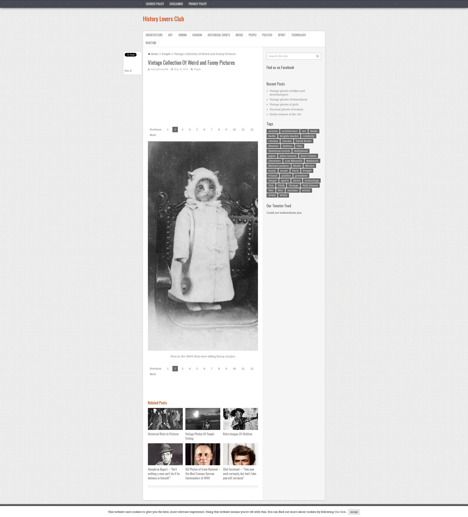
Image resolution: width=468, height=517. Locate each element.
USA (271, 185)
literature (274, 160)
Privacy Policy (198, 4)
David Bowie (304, 141)
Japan (272, 155)
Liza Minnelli (293, 160)
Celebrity (308, 136)
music (272, 170)
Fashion (197, 35)
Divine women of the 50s (285, 114)
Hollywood (301, 150)
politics (286, 175)
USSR (281, 185)
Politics (267, 35)
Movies (309, 165)
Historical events (219, 35)
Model (297, 165)
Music (239, 35)
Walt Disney (310, 185)
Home (154, 54)
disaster (273, 146)
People (252, 35)
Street (297, 180)
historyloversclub (159, 69)
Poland (272, 175)
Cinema (182, 35)
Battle (314, 131)
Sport (282, 35)
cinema (287, 141)
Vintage (293, 185)
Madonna (312, 160)
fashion (287, 146)
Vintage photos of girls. (284, 104)
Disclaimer (176, 4)
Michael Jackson (278, 165)
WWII (272, 195)
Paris (295, 170)
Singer (272, 180)
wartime (292, 190)
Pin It (128, 70)
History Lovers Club (163, 18)
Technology (298, 35)
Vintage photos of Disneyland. (289, 99)
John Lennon (288, 155)
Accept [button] (354, 512)
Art (170, 35)
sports (285, 180)
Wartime (151, 43)
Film (299, 146)
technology (312, 180)
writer (306, 190)
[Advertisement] (258, 18)
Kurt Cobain (308, 155)
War (271, 190)
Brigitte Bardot (289, 136)
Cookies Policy (155, 4)
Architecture (154, 35)
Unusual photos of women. (287, 109)
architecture (290, 131)
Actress (273, 131)
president (301, 175)
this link (340, 512)
